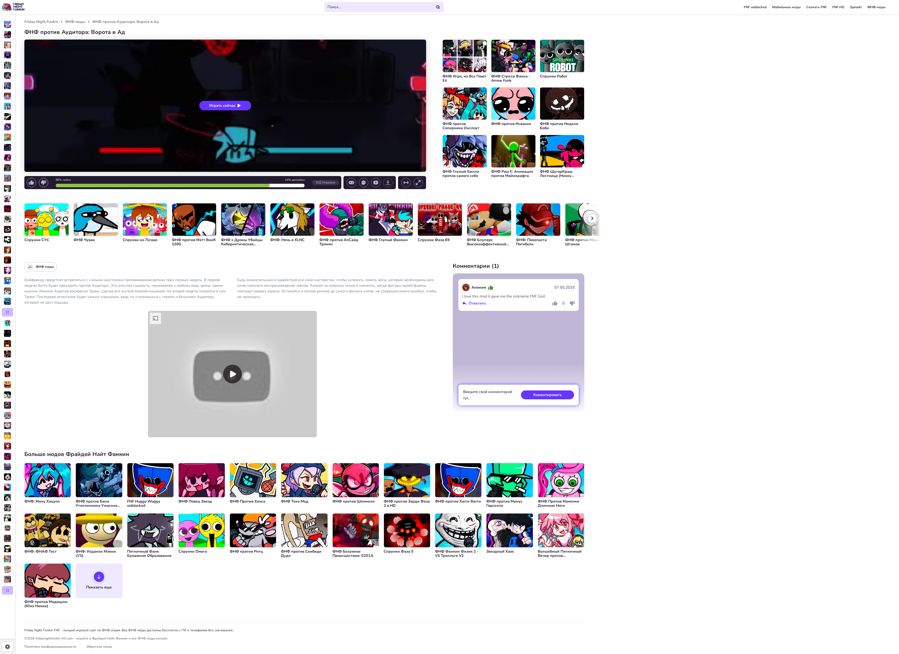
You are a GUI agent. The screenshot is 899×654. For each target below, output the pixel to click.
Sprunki (856, 7)
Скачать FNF (816, 7)
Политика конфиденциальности (50, 646)
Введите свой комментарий (487, 395)
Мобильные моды (786, 7)
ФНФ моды (876, 7)
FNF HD (838, 7)
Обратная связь (99, 646)
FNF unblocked (755, 7)
